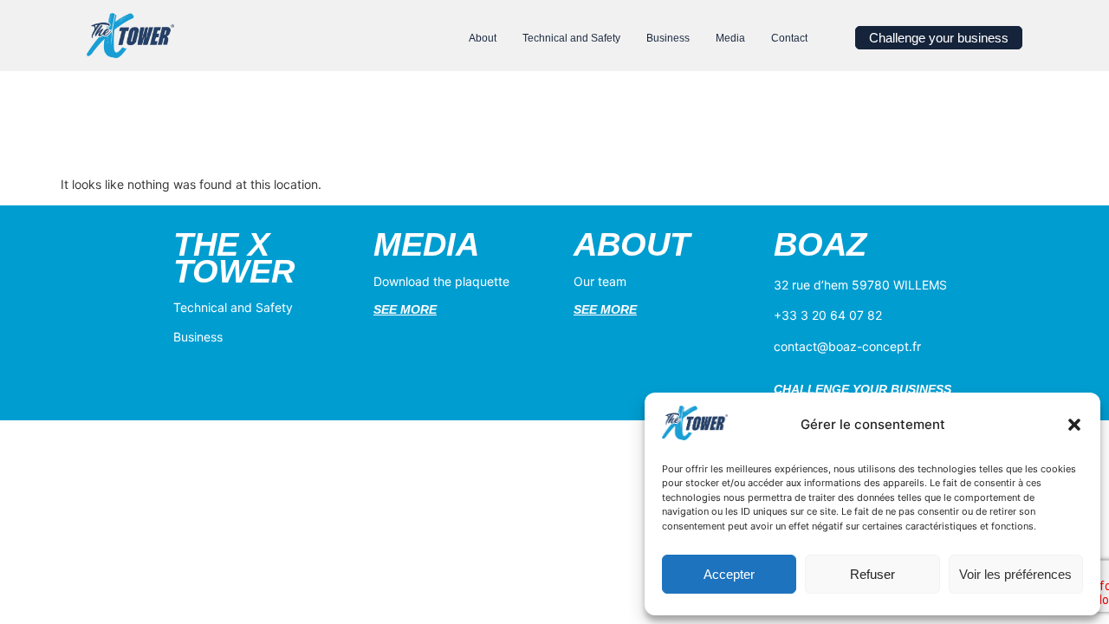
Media (426, 244)
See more (405, 309)
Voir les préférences (1015, 574)
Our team (600, 281)
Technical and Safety (233, 307)
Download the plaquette (441, 281)
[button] (1074, 424)
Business (198, 336)
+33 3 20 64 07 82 (828, 315)
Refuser (872, 574)
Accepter (729, 574)
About (632, 244)
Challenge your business (862, 389)
